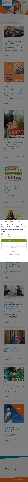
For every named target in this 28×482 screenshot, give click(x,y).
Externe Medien (7, 236)
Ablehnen (14, 244)
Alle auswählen (13, 240)
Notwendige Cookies (8, 234)
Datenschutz (17, 254)
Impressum (10, 254)
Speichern (14, 247)
